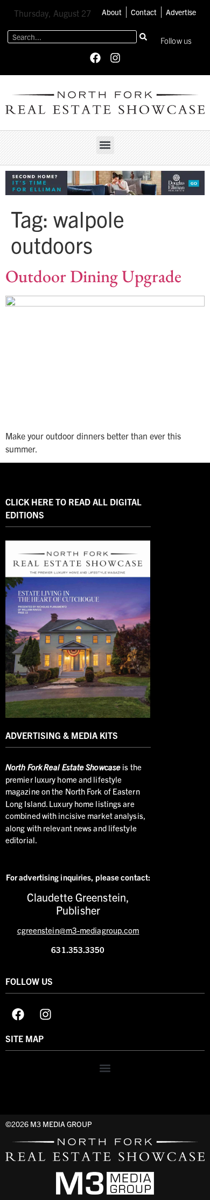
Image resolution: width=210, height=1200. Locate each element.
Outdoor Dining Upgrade (93, 276)
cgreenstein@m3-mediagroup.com (78, 930)
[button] (105, 145)
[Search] (143, 36)
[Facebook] (95, 57)
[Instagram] (115, 57)
